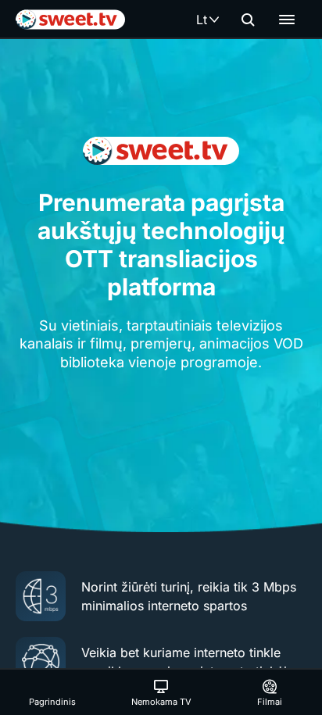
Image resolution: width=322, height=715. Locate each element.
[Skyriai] (286, 19)
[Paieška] (247, 19)
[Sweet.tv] (70, 19)
